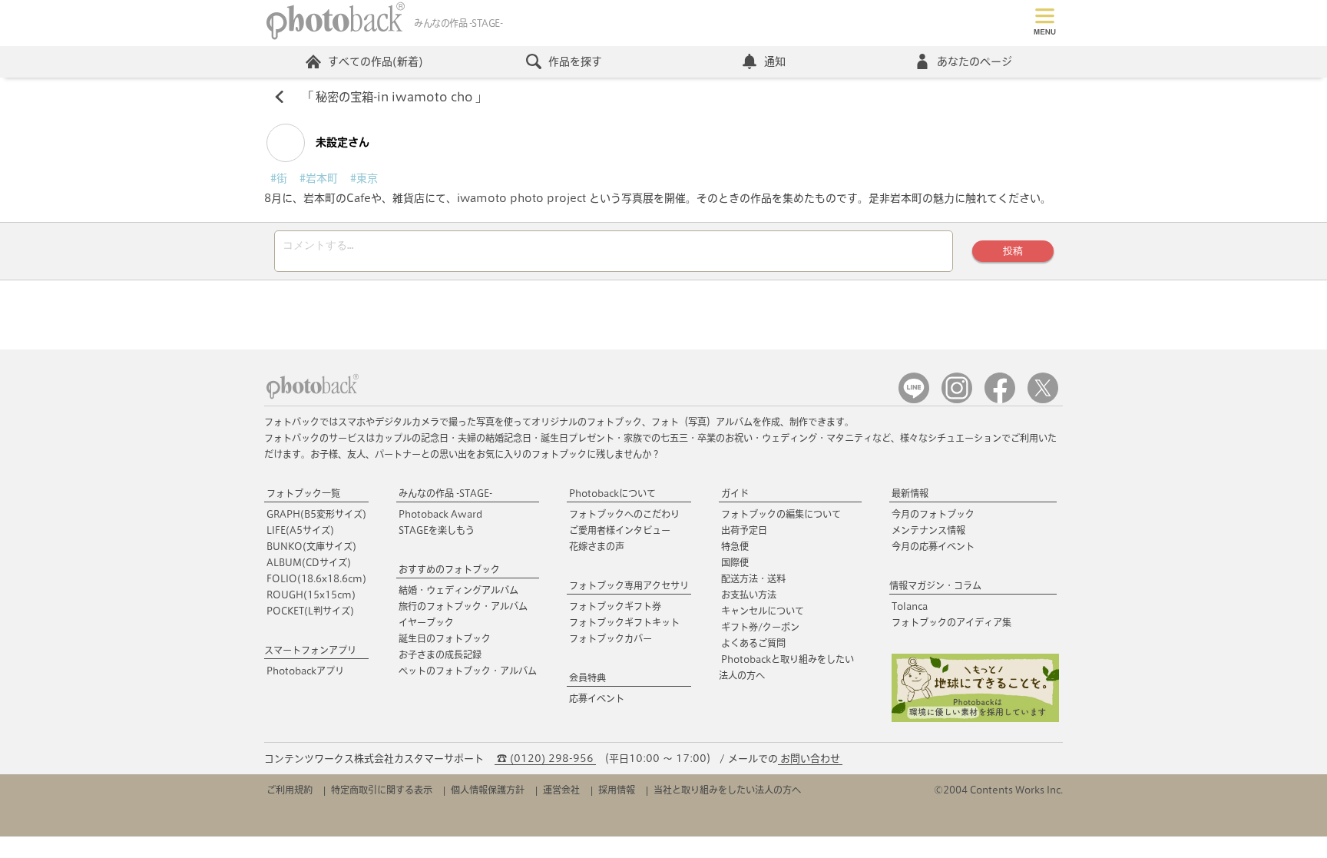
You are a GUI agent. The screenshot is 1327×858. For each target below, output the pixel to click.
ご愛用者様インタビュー (619, 530)
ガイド (735, 493)
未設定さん (341, 142)
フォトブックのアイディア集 (951, 622)
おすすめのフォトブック (449, 569)
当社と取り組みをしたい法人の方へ (727, 789)
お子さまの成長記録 (440, 654)
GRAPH (316, 513)
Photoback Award (440, 513)
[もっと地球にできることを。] (975, 719)
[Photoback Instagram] (957, 400)
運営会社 (561, 789)
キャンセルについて (762, 610)
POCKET (310, 610)
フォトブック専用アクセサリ (629, 585)
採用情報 (616, 789)
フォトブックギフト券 (615, 606)
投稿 (1013, 251)
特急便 (735, 546)
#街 (278, 178)
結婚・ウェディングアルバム (458, 590)
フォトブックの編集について (781, 513)
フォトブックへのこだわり (624, 513)
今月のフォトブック (933, 513)
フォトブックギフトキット (624, 622)
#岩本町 (318, 178)
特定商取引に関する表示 (381, 789)
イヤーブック (426, 622)
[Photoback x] (1043, 400)
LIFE (300, 530)
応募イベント (596, 698)
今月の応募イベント (933, 546)
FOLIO (316, 578)
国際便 (735, 562)
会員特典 (587, 677)
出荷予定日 (744, 530)
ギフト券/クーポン (760, 626)
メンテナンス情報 (928, 530)
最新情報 (910, 493)
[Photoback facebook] (1000, 400)
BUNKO (311, 546)
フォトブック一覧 (303, 493)
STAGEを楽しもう (437, 530)
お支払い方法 (748, 594)
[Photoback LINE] (914, 400)
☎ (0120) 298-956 (545, 759)
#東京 (364, 178)
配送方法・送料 (753, 578)
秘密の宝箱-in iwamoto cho (394, 97)
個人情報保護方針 (488, 789)
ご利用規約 (289, 789)
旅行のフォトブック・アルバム (463, 606)
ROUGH (311, 594)
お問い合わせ (810, 759)
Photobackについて (612, 493)
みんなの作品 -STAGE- (445, 493)
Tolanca (910, 606)
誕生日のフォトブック (445, 638)
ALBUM (308, 562)
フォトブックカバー (610, 638)
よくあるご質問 (753, 643)
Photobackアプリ (305, 670)
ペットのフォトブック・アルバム (468, 670)
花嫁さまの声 (596, 546)
